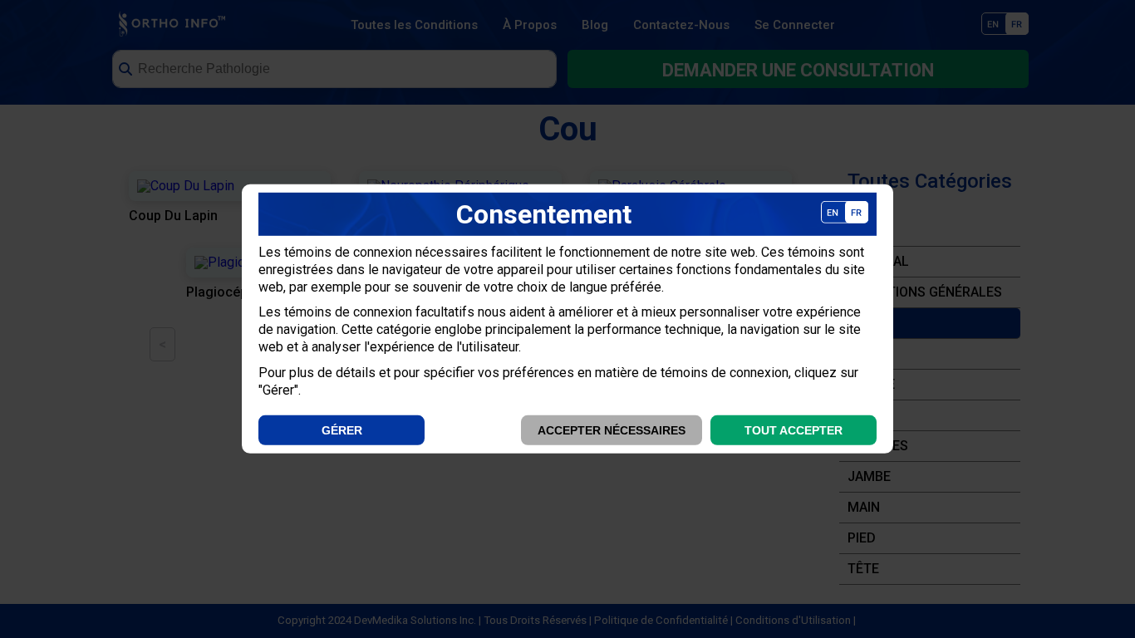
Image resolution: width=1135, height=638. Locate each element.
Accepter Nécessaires (611, 430)
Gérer (342, 430)
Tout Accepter (793, 430)
